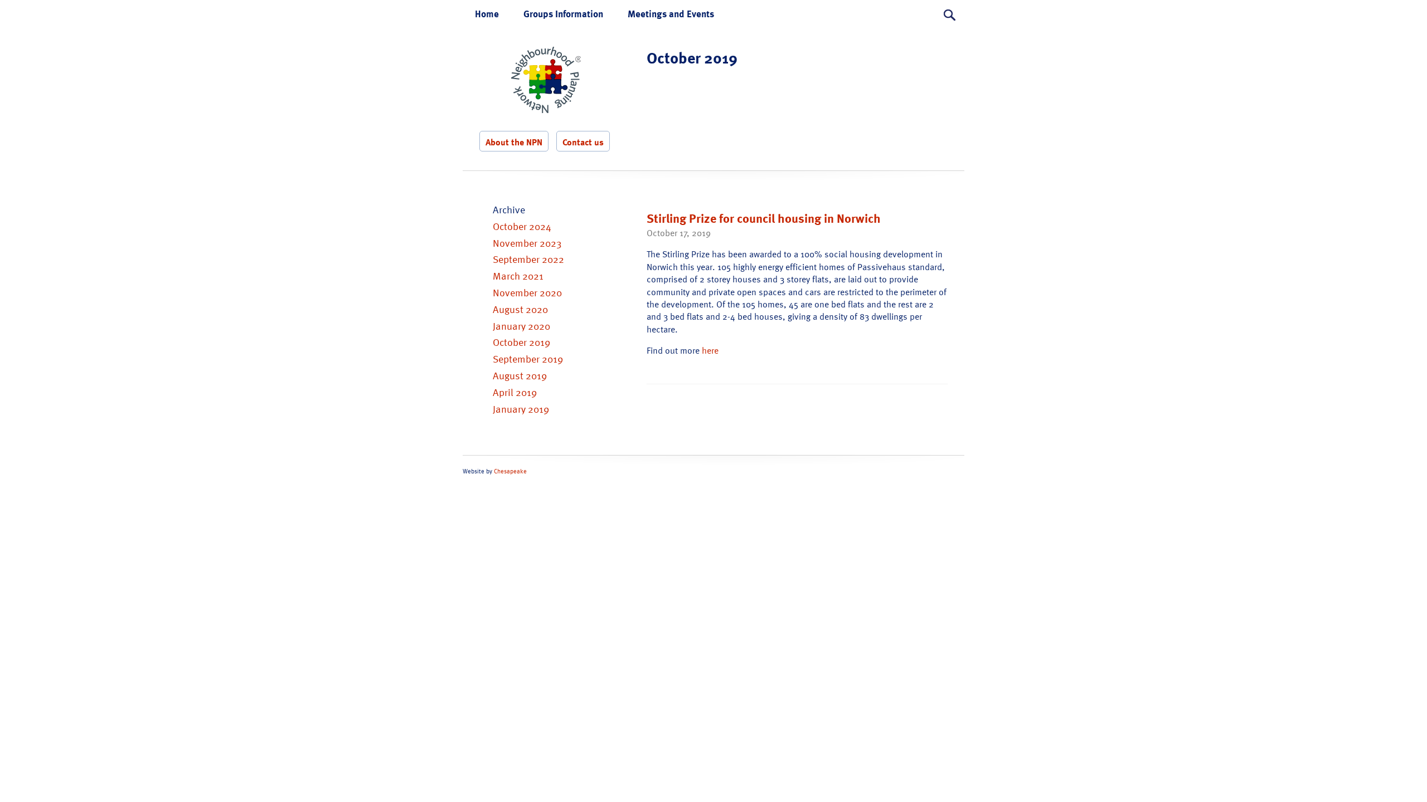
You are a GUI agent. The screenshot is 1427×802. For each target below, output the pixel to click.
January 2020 (521, 325)
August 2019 (520, 375)
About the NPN (514, 142)
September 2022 (528, 258)
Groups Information (563, 14)
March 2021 (518, 275)
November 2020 (527, 292)
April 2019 (515, 391)
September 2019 (528, 358)
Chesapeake (510, 471)
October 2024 (522, 225)
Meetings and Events (671, 14)
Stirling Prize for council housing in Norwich (764, 218)
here (710, 350)
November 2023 (527, 242)
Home (487, 14)
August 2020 (520, 308)
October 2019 (521, 341)
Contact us (583, 142)
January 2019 (521, 408)
